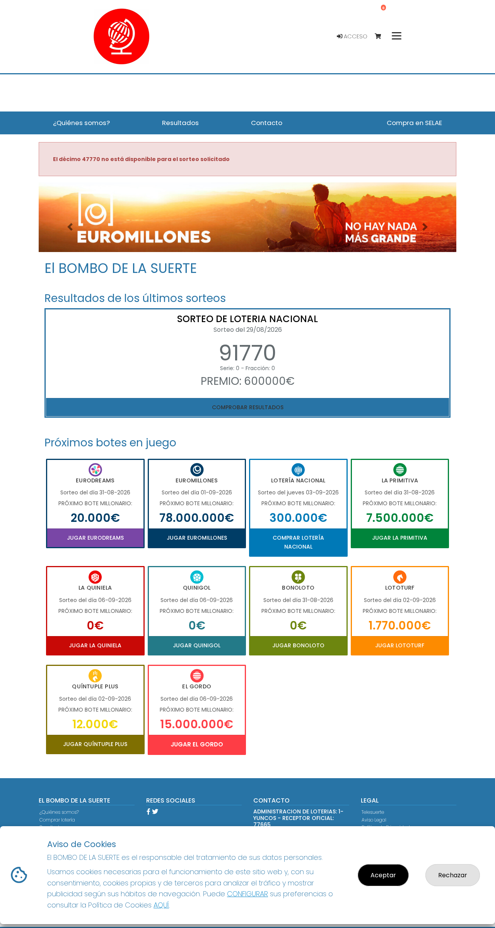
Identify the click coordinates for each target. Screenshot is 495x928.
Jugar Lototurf (399, 645)
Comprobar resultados (247, 407)
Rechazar (452, 875)
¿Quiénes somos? (59, 812)
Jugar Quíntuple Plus (95, 744)
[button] (70, 227)
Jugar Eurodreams (95, 538)
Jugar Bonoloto (298, 645)
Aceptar (383, 875)
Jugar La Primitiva (399, 538)
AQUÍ (161, 905)
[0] (381, 36)
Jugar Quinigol (196, 645)
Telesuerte (373, 812)
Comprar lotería (57, 820)
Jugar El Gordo (197, 744)
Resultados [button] (180, 122)
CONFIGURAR (247, 894)
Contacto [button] (266, 122)
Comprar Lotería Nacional (298, 542)
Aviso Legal (374, 820)
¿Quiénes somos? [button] (81, 122)
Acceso (354, 36)
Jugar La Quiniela (95, 645)
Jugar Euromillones (197, 538)
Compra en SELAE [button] (414, 122)
